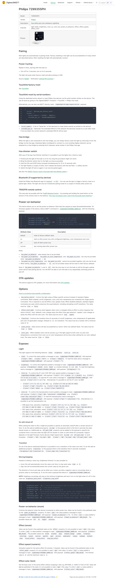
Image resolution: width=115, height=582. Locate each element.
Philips (33, 20)
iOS (57, 181)
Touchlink (25, 88)
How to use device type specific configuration (34, 293)
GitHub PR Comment (46, 79)
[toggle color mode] (96, 3)
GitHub (78, 2)
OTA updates (65, 283)
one (23, 155)
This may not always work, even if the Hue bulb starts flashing (70, 196)
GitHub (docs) (88, 2)
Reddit (26, 79)
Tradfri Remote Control (50, 193)
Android (49, 181)
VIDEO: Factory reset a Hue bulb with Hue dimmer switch (47, 171)
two (31, 155)
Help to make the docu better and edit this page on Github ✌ (38, 577)
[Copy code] (93, 109)
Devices (53, 2)
